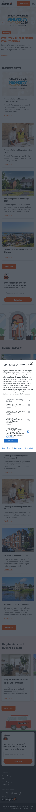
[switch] (28, 405)
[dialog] (18, 406)
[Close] (32, 364)
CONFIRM (11, 440)
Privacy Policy (29, 448)
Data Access (18, 448)
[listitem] (18, 400)
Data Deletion (6, 448)
